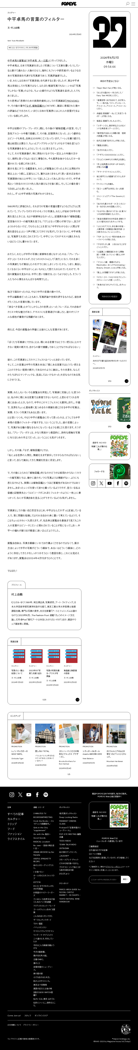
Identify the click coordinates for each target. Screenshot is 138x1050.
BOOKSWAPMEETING (42, 817)
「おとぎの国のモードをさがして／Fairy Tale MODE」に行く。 (110, 94)
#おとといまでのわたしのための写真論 (23, 48)
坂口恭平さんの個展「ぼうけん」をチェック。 (111, 177)
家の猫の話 (38, 973)
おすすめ (37, 882)
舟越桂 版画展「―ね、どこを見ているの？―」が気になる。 (111, 114)
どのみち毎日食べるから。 (69, 863)
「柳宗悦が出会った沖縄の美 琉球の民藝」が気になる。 (111, 134)
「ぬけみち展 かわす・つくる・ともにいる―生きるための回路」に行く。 (111, 205)
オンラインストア (41, 1015)
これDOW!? (64, 856)
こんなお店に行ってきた (43, 916)
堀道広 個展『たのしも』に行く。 (109, 121)
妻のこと (36, 963)
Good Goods (39, 838)
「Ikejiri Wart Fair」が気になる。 (109, 88)
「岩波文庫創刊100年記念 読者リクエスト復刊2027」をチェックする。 (111, 220)
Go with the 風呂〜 (41, 834)
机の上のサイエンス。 (41, 981)
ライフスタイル (16, 839)
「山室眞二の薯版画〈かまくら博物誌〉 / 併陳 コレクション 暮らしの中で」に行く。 (111, 255)
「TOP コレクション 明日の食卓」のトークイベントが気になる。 (111, 238)
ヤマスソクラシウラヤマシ (43, 931)
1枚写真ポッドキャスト (68, 813)
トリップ (12, 824)
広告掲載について (14, 1025)
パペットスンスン (40, 927)
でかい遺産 (38, 923)
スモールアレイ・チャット (68, 859)
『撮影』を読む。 (103, 145)
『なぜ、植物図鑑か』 (35, 105)
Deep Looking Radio (68, 817)
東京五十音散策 (40, 985)
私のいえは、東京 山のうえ (44, 999)
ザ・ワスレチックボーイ (42, 920)
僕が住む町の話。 (40, 955)
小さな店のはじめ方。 (42, 977)
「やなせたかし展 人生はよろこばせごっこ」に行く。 (111, 245)
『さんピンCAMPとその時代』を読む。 (111, 159)
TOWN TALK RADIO (67, 844)
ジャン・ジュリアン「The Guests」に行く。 (111, 197)
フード (11, 829)
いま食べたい (38, 872)
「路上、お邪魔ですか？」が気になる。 (111, 272)
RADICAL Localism (41, 841)
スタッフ (28, 1015)
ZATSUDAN (64, 848)
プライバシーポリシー (114, 867)
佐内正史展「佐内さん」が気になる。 (111, 140)
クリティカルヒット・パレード (44, 905)
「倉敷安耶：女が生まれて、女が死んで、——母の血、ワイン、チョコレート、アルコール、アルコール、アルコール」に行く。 (111, 104)
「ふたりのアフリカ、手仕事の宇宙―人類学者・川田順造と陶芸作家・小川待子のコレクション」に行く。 (111, 229)
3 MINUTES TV (39, 813)
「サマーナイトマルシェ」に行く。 (109, 172)
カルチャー (14, 819)
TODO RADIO (65, 841)
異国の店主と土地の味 (42, 988)
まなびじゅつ (64, 873)
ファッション (15, 834)
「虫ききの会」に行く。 (105, 150)
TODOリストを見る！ (110, 296)
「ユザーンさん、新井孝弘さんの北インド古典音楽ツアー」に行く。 (111, 127)
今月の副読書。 (39, 952)
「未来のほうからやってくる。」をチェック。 (111, 286)
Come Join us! (14, 1015)
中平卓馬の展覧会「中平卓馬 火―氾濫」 (28, 60)
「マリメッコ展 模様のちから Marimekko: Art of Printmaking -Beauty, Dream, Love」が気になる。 (111, 265)
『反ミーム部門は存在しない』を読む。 (110, 190)
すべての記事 (16, 814)
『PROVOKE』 (72, 100)
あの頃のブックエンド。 (68, 852)
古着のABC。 (38, 959)
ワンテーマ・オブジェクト (43, 935)
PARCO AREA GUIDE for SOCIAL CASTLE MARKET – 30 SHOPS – (70, 892)
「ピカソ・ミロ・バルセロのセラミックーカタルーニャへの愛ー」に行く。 (112, 278)
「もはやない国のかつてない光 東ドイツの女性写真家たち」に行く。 (111, 212)
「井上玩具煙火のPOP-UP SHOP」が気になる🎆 (111, 165)
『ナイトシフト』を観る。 (105, 184)
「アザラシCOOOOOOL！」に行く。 (111, 155)
